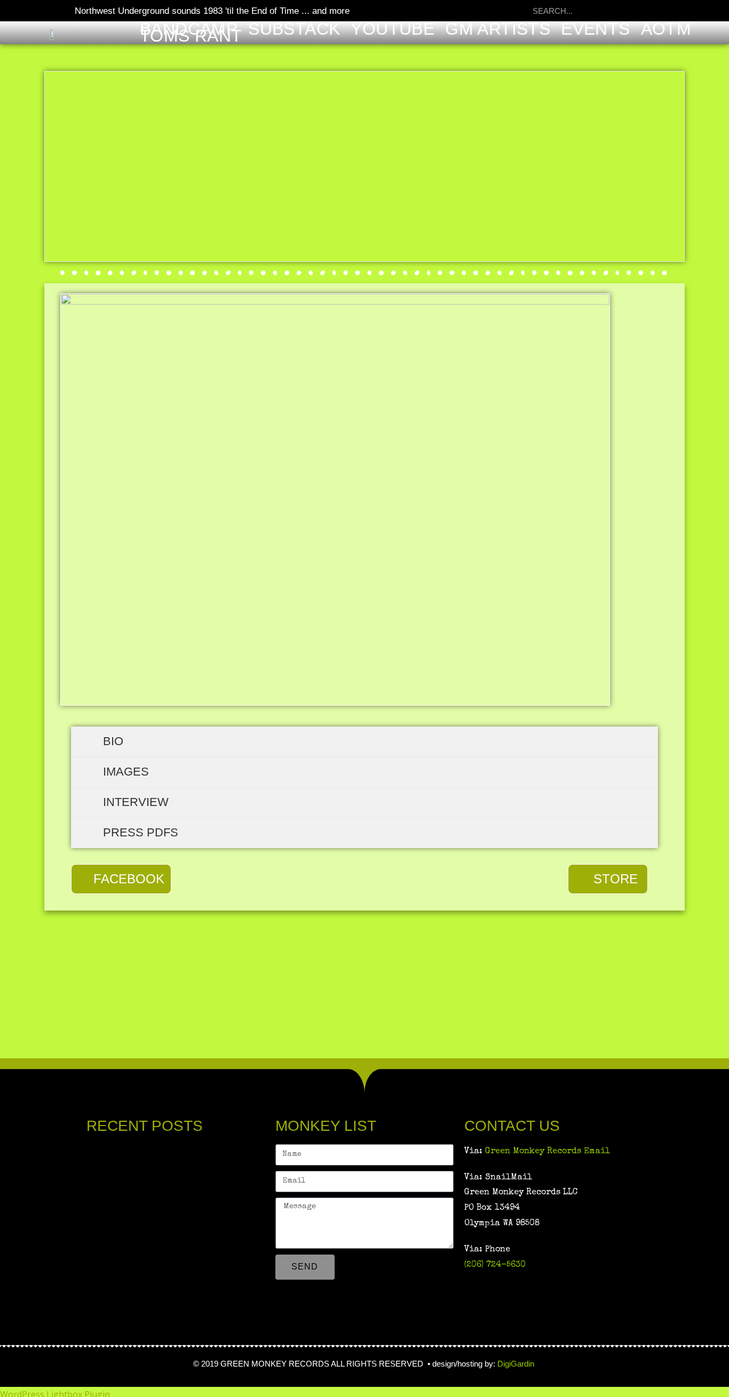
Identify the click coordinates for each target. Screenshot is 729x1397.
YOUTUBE (392, 29)
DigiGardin (516, 1363)
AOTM (666, 29)
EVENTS (595, 29)
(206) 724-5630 (495, 1265)
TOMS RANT (191, 36)
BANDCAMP (188, 29)
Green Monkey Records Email (547, 1151)
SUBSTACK (294, 29)
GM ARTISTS (497, 29)
